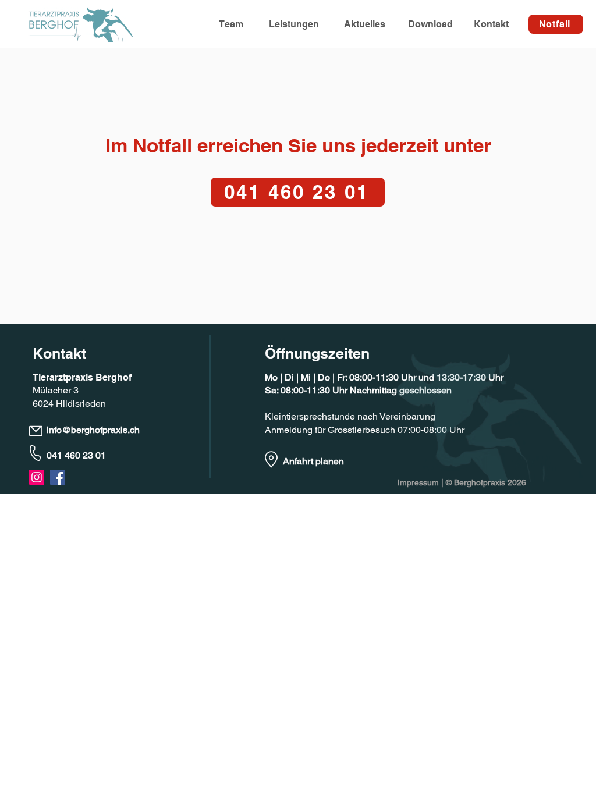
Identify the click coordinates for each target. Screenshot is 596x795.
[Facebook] (57, 477)
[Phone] (35, 452)
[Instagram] (36, 477)
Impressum (418, 482)
